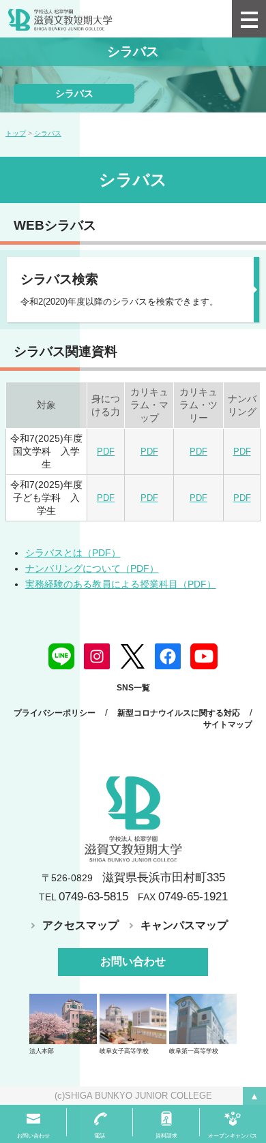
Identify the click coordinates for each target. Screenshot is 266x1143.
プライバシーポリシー (54, 713)
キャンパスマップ (184, 925)
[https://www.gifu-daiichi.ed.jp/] (203, 1018)
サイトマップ (227, 724)
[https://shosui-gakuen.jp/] (63, 1019)
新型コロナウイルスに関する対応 (178, 713)
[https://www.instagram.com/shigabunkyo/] (97, 656)
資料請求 (166, 1136)
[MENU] (249, 18)
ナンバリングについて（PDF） (92, 568)
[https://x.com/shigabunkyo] (132, 656)
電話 (99, 1136)
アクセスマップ (80, 925)
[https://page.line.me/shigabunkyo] (61, 656)
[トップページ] (116, 18)
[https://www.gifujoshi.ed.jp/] (133, 1018)
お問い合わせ (133, 961)
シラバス (74, 93)
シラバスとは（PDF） (73, 552)
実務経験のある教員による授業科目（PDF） (120, 584)
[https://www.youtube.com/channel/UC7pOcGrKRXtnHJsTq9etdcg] (204, 656)
